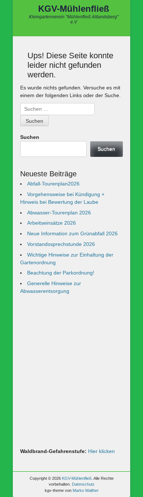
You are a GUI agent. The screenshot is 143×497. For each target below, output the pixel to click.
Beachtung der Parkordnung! (60, 273)
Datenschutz (83, 484)
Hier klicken (101, 451)
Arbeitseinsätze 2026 (51, 223)
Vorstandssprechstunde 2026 (61, 244)
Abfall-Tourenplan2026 (53, 184)
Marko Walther (86, 490)
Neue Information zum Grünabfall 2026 (72, 233)
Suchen (29, 137)
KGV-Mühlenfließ (73, 9)
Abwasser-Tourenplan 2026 (59, 213)
